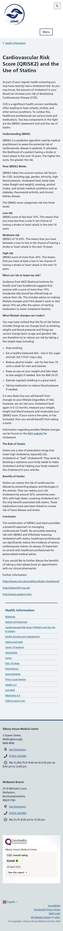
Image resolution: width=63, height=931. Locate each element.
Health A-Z (11, 684)
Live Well (10, 690)
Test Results (11, 652)
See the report (16, 872)
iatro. (57, 917)
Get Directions (17, 749)
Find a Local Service (15, 679)
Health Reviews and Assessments (22, 636)
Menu (46, 32)
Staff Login (54, 913)
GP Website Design (41, 917)
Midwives (10, 616)
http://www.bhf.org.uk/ (16, 587)
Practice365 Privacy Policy (47, 909)
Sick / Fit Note (12, 663)
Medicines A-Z (12, 695)
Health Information (15, 43)
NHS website (35, 433)
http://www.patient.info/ (17, 594)
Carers (8, 658)
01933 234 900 (17, 756)
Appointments (12, 674)
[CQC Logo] (16, 844)
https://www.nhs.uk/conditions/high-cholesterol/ (31, 581)
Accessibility (54, 905)
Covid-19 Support (14, 647)
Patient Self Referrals (16, 622)
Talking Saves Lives (15, 700)
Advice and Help (14, 641)
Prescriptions (11, 668)
